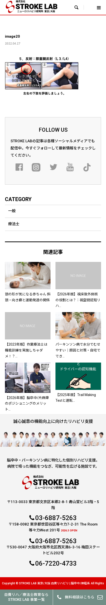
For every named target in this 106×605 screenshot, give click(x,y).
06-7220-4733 (56, 563)
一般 (12, 211)
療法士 (13, 224)
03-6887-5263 (56, 518)
